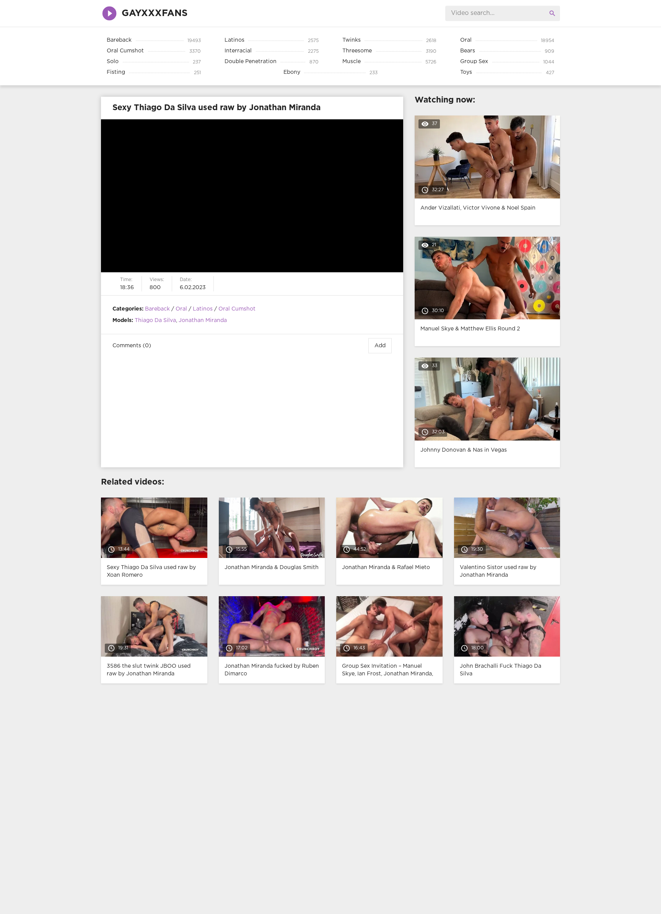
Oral (181, 309)
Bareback (157, 309)
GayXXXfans (154, 13)
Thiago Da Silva (155, 320)
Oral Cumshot (237, 309)
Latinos (203, 309)
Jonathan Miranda (203, 320)
